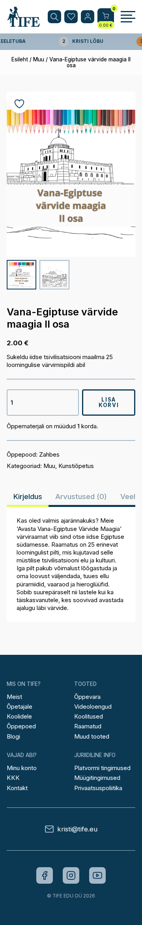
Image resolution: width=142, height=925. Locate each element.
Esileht (19, 59)
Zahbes (49, 454)
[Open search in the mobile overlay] (54, 17)
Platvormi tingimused (102, 768)
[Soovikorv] (71, 17)
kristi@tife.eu (77, 829)
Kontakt (17, 788)
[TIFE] (23, 23)
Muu (38, 59)
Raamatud (87, 726)
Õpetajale (19, 706)
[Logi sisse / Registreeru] (87, 17)
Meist (14, 696)
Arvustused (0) (81, 496)
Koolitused (88, 716)
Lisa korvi (109, 402)
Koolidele (19, 716)
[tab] (28, 496)
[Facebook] (44, 875)
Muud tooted (91, 736)
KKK (13, 777)
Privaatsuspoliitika (98, 788)
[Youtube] (97, 875)
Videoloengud (93, 706)
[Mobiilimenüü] (128, 17)
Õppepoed (21, 726)
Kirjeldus (27, 496)
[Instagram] (71, 875)
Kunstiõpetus (76, 466)
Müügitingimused (97, 777)
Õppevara (87, 696)
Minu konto (22, 768)
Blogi (13, 736)
